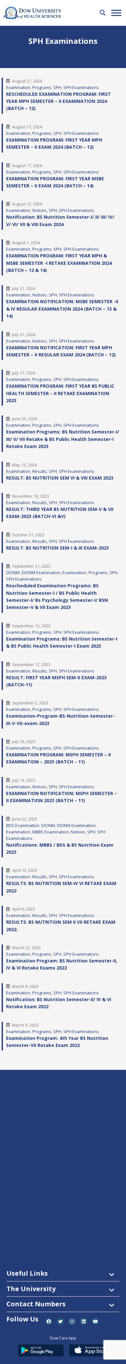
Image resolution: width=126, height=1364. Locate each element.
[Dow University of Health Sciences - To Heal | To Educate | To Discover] (32, 13)
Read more (27, 96)
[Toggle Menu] (116, 13)
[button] (103, 12)
